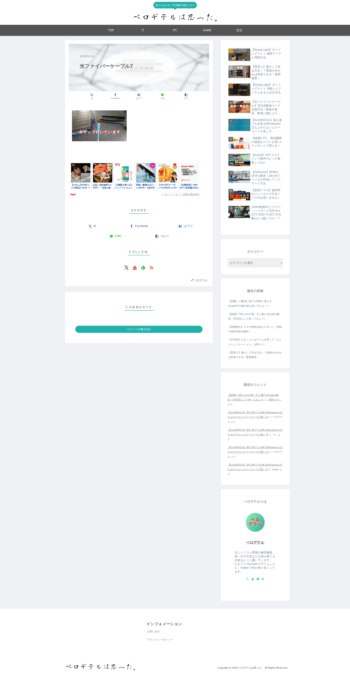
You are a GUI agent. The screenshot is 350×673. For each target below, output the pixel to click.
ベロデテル (255, 542)
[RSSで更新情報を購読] (151, 267)
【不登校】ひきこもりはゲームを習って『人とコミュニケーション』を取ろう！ (255, 342)
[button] (186, 96)
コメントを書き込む (139, 329)
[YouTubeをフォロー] (134, 267)
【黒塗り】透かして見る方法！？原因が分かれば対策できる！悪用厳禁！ (255, 355)
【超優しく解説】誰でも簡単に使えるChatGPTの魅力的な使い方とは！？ (250, 303)
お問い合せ (153, 631)
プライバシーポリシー (160, 639)
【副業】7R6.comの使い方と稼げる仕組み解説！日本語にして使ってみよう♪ (253, 316)
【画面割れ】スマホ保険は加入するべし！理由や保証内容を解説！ (255, 329)
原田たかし (275, 399)
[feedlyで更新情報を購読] (143, 267)
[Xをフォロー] (126, 267)
